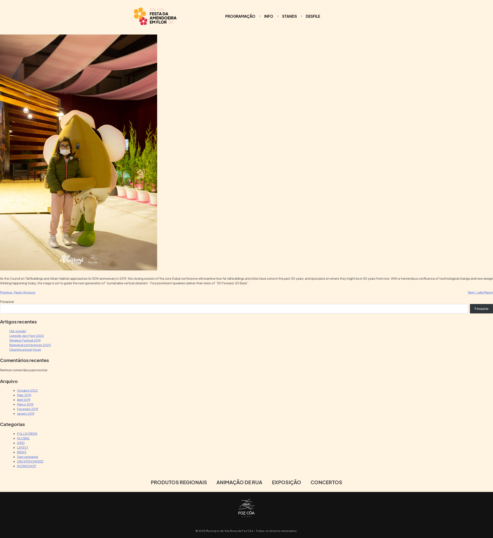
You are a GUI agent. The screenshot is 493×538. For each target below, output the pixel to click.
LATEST (22, 447)
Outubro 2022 (27, 390)
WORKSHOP (26, 466)
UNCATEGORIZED (30, 461)
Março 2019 (25, 404)
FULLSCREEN (27, 434)
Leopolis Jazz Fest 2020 (26, 336)
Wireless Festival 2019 (25, 340)
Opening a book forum (25, 350)
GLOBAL (23, 438)
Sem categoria (27, 457)
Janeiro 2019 (25, 414)
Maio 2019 (24, 395)
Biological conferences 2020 (30, 345)
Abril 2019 (23, 400)
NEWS (21, 452)
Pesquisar (7, 302)
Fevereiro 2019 (27, 409)
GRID (21, 443)
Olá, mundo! (17, 331)
